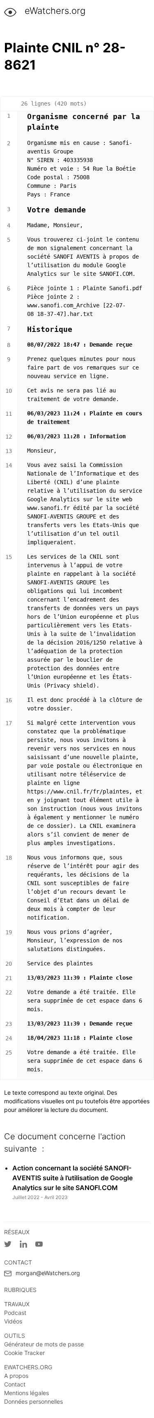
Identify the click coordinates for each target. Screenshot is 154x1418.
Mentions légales (26, 1392)
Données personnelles (33, 1401)
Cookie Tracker (24, 1352)
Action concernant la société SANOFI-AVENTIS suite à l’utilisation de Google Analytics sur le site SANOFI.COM (72, 1178)
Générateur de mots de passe (44, 1344)
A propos (16, 1375)
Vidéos (13, 1321)
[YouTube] (43, 1245)
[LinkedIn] (27, 1245)
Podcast (15, 1312)
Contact (14, 1384)
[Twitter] (12, 1245)
